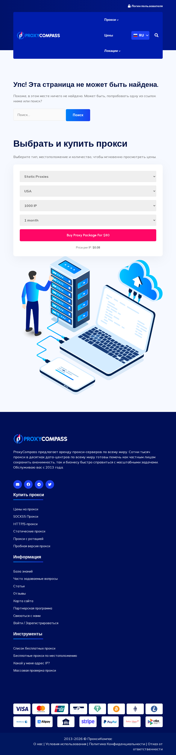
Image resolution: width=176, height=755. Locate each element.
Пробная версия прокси (31, 546)
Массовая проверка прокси (34, 670)
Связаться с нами (27, 616)
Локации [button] (111, 51)
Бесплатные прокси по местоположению (45, 656)
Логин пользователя (147, 6)
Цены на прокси (25, 509)
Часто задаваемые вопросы (35, 579)
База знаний (23, 571)
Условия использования (66, 744)
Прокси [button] (110, 20)
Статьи (19, 586)
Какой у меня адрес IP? (31, 663)
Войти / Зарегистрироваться (35, 623)
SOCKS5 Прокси (25, 516)
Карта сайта (23, 601)
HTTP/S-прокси (25, 524)
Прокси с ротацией (28, 539)
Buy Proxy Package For (88, 235)
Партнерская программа (32, 608)
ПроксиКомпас (99, 739)
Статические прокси (29, 531)
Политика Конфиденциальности (117, 744)
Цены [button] (108, 35)
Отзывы (19, 593)
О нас (38, 744)
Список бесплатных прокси (34, 648)
